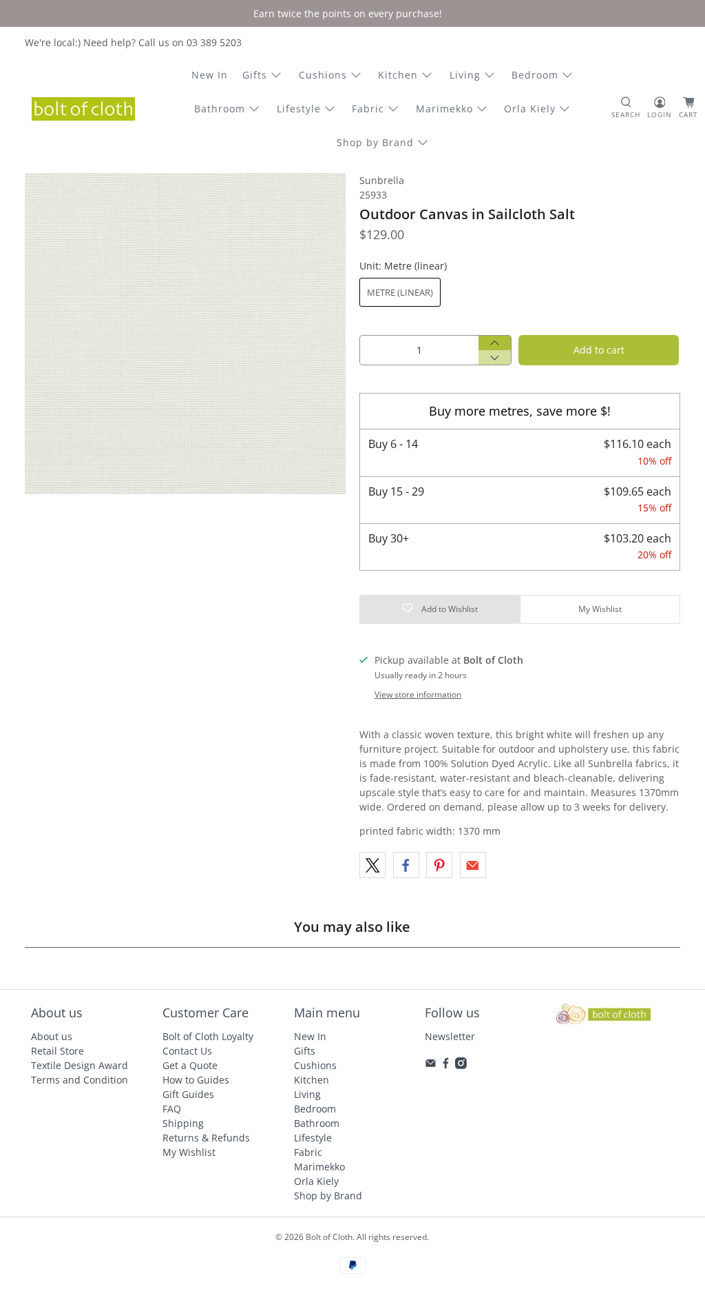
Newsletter (450, 1036)
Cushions (323, 74)
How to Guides (195, 1079)
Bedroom (535, 74)
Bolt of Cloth (329, 1237)
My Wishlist (188, 1152)
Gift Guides (188, 1094)
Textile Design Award (79, 1065)
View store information (418, 694)
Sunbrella (381, 180)
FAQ (171, 1108)
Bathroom (219, 108)
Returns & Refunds (206, 1137)
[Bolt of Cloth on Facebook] (446, 1065)
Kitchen (398, 74)
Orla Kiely (530, 108)
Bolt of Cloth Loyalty (207, 1036)
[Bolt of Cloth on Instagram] (461, 1065)
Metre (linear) (400, 292)
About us (51, 1036)
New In (209, 74)
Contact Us (187, 1050)
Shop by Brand (375, 142)
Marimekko (444, 108)
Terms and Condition (79, 1079)
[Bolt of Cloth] (83, 109)
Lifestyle (299, 108)
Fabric (368, 108)
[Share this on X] (372, 865)
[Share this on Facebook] (406, 865)
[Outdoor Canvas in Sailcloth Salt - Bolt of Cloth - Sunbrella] (185, 333)
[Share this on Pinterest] (439, 865)
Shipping (183, 1123)
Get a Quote (190, 1065)
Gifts (254, 74)
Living (465, 74)
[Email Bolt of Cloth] (430, 1065)
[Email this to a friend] (473, 865)
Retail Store (57, 1050)
